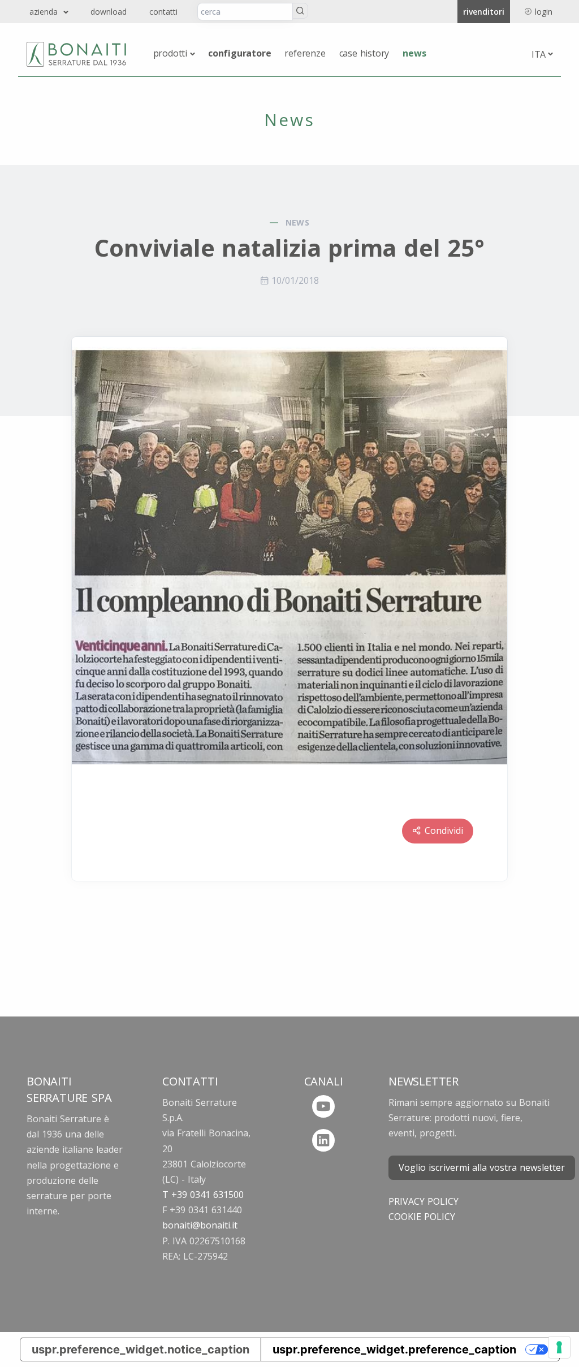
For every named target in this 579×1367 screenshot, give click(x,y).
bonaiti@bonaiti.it (199, 1225)
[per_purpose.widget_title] (559, 1347)
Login (543, 11)
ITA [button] (539, 54)
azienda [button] (45, 11)
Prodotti (170, 53)
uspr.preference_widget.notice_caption (140, 1349)
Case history (364, 53)
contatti (163, 11)
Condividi (444, 830)
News (414, 53)
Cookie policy (421, 1216)
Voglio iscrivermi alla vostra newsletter (482, 1167)
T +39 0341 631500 (203, 1194)
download (108, 11)
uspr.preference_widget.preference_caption (394, 1349)
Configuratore (239, 53)
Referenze (304, 53)
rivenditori (483, 11)
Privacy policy (423, 1201)
